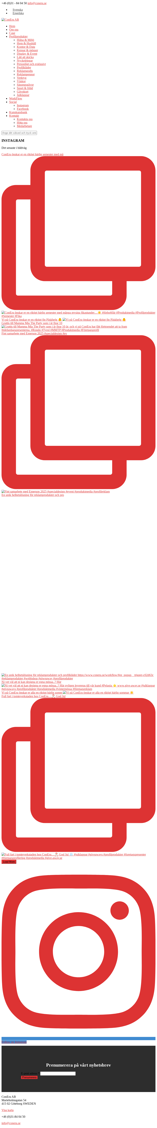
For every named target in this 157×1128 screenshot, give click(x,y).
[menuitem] (16, 9)
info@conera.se (37, 3)
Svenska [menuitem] (18, 9)
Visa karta (8, 1110)
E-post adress (30, 1073)
